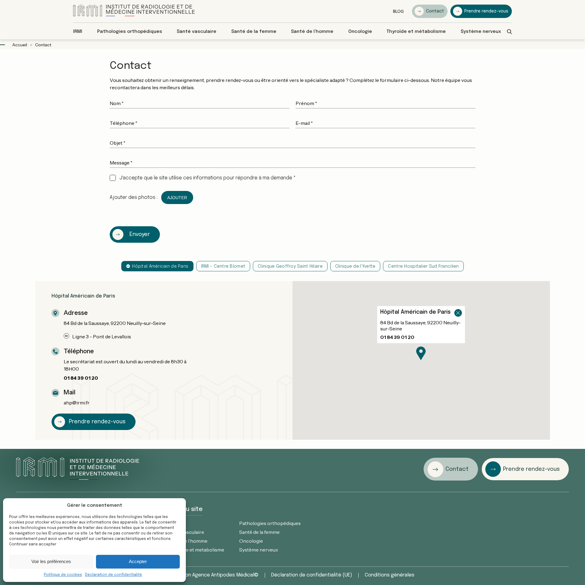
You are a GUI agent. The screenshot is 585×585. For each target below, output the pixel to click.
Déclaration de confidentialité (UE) (311, 575)
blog (398, 11)
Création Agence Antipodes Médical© (215, 575)
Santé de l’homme (187, 541)
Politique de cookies (63, 575)
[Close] (457, 316)
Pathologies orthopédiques (270, 523)
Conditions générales (389, 575)
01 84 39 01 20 (81, 378)
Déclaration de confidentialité (113, 575)
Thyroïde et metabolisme (196, 550)
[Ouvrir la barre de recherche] (509, 31)
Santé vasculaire (186, 532)
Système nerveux (258, 550)
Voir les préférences (51, 561)
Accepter (138, 561)
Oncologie (251, 541)
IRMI (173, 523)
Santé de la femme (259, 532)
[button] (421, 353)
